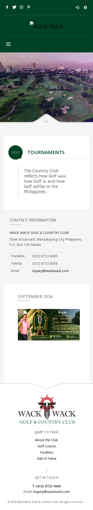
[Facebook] (7, 7)
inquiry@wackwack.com (50, 270)
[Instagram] (21, 7)
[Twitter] (14, 7)
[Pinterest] (28, 7)
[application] (49, 324)
